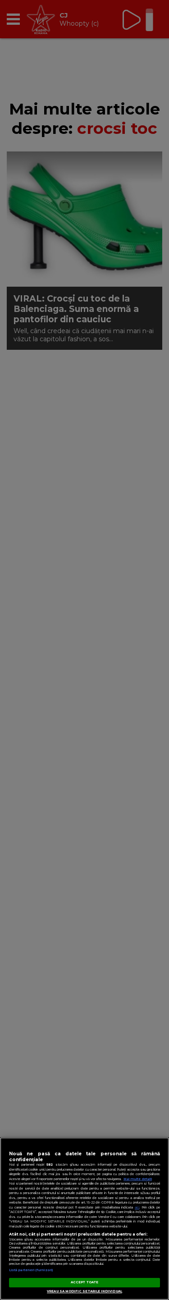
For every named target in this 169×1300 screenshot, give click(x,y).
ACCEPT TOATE (84, 1282)
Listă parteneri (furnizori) (31, 1270)
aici (137, 1207)
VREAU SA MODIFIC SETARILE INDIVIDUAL (84, 1291)
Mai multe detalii (137, 1179)
